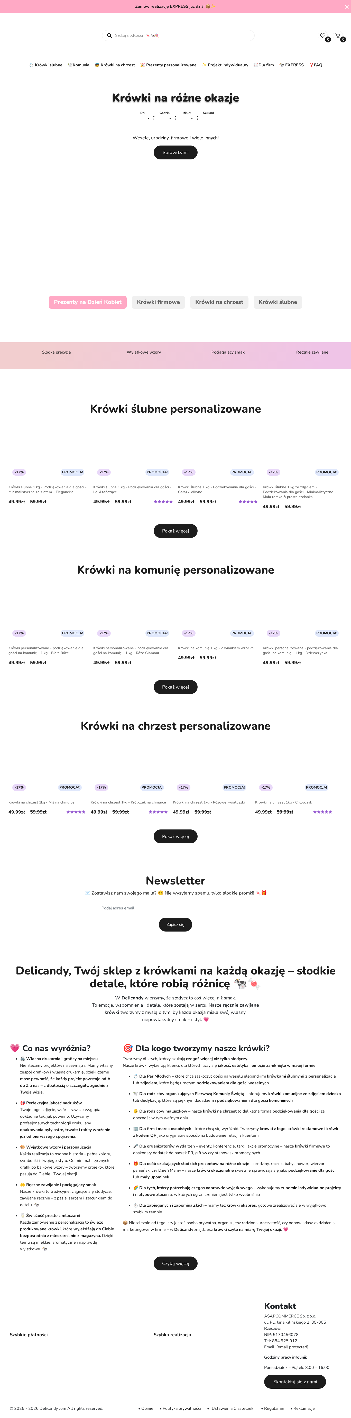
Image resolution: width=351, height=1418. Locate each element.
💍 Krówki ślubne (45, 65)
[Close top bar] (347, 6)
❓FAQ (315, 65)
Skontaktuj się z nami (295, 1382)
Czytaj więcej (175, 1263)
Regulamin (274, 1408)
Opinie (147, 1408)
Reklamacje (304, 1408)
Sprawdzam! (176, 152)
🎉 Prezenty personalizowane (168, 65)
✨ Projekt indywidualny (225, 65)
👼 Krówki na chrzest (115, 65)
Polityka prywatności (182, 1408)
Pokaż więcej (175, 531)
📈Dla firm (263, 65)
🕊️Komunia (78, 65)
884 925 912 (284, 1341)
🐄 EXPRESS (291, 65)
